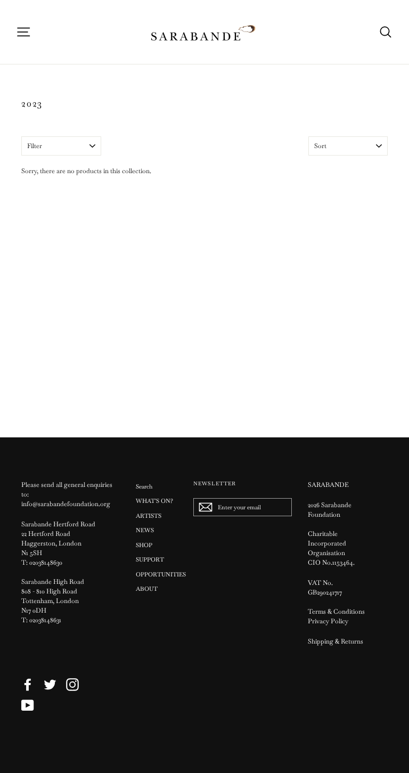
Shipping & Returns (335, 641)
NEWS (145, 530)
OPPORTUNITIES (156, 574)
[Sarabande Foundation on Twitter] (50, 684)
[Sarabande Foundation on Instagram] (72, 684)
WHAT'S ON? (154, 501)
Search (144, 486)
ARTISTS (148, 515)
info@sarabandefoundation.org (65, 504)
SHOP (144, 545)
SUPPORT (150, 559)
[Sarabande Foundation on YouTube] (27, 705)
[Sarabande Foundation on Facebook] (27, 684)
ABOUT (147, 588)
